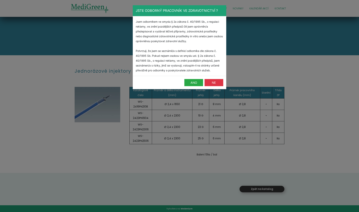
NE (214, 82)
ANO (194, 82)
